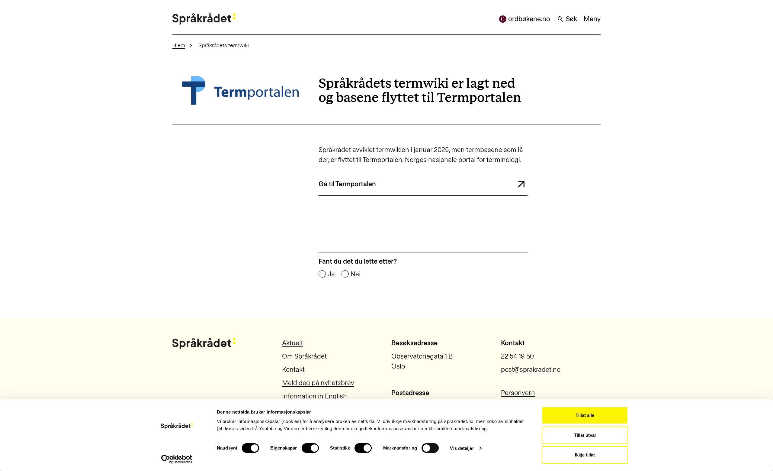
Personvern (518, 393)
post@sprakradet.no (530, 369)
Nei (356, 274)
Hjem (178, 45)
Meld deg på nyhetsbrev (318, 383)
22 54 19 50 (517, 356)
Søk (571, 19)
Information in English (314, 396)
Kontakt (293, 369)
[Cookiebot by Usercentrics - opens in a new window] (176, 459)
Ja (331, 274)
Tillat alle (585, 415)
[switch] (310, 448)
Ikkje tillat (585, 454)
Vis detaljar (462, 448)
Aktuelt (292, 343)
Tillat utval (585, 435)
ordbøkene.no (529, 19)
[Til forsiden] (204, 18)
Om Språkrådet (304, 356)
